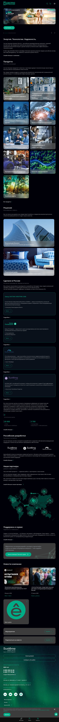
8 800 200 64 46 (8, 682)
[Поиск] (47, 4)
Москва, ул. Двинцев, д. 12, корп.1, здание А (15, 692)
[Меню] (55, 4)
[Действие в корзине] (50, 4)
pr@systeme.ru (7, 701)
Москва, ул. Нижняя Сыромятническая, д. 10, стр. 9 (16, 697)
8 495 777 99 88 (8, 684)
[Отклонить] (55, 709)
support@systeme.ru (9, 686)
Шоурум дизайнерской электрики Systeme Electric (17, 695)
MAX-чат (6, 679)
